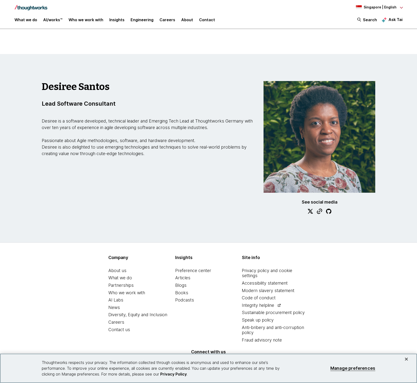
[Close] (406, 359)
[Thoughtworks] (30, 5)
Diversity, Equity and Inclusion (137, 314)
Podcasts (184, 299)
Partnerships (121, 285)
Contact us (119, 329)
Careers (116, 322)
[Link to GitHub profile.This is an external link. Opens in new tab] (328, 212)
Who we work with (126, 292)
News (114, 307)
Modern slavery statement (268, 290)
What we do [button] (25, 19)
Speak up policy (258, 319)
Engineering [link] (142, 19)
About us (117, 270)
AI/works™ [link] (53, 19)
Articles (182, 277)
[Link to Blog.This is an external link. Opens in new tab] (319, 212)
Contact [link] (207, 19)
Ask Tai (396, 19)
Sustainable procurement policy (273, 312)
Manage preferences (352, 368)
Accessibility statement (265, 283)
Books (181, 292)
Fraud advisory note (262, 339)
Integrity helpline (258, 305)
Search (370, 19)
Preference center (193, 270)
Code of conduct (259, 297)
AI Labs (115, 299)
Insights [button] (117, 19)
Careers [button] (167, 19)
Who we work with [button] (86, 19)
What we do (120, 277)
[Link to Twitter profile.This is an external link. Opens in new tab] (310, 212)
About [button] (187, 19)
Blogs (181, 285)
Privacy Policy (173, 374)
